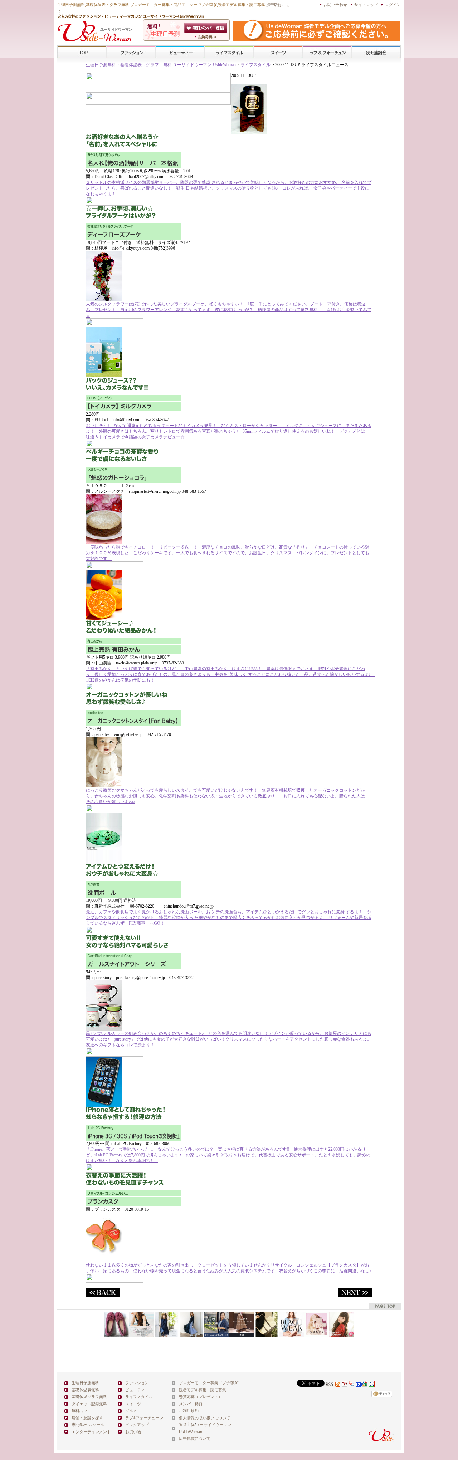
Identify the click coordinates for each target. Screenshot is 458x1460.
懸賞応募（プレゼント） (200, 1397)
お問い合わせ (335, 5)
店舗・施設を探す (87, 1418)
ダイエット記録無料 (89, 1404)
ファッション (131, 52)
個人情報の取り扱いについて (204, 1418)
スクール (376, 52)
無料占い (79, 1411)
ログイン (393, 5)
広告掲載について (194, 1438)
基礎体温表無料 (85, 1390)
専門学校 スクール (88, 1424)
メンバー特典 (191, 1404)
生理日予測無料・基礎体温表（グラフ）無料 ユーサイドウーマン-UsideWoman (161, 64)
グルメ (131, 1411)
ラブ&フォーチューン (327, 52)
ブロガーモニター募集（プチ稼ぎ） (210, 1383)
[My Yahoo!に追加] (344, 1385)
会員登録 (206, 28)
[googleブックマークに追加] (372, 1385)
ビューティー (180, 52)
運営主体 (187, 1424)
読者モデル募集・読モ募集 (202, 1390)
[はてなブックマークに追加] (359, 1385)
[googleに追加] (364, 1385)
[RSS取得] (333, 1385)
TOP (82, 52)
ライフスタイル (229, 52)
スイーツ (278, 52)
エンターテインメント (91, 1432)
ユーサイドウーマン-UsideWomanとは (206, 37)
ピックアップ (137, 1424)
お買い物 (133, 1432)
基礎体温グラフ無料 (89, 1397)
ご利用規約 (189, 1411)
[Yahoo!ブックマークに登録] (352, 1385)
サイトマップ (366, 5)
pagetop (385, 1306)
